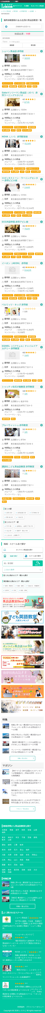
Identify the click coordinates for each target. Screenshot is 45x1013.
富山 (21, 850)
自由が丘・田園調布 (33, 585)
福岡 (3, 870)
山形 (35, 830)
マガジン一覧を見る (22, 809)
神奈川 (10, 837)
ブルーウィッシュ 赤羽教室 (15, 425)
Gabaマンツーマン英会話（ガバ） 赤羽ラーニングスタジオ (20, 93)
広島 (3, 860)
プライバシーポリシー (35, 1007)
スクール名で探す (35, 556)
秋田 (23, 830)
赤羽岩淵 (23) (22, 513)
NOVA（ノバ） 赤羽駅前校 (15, 136)
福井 (27, 850)
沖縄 (9, 872)
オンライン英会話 (38, 6)
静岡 (9, 845)
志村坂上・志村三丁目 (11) (25, 526)
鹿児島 (16, 870)
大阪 (3, 855)
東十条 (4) (9, 517)
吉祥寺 (7, 590)
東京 (3, 837)
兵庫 (9, 855)
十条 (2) (20, 517)
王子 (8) (8, 526)
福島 (3, 832)
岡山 (9, 860)
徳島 (21, 865)
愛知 (3, 845)
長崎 (23, 870)
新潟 (3, 850)
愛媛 (3, 865)
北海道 (4, 830)
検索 (27, 6)
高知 (15, 865)
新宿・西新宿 (9, 585)
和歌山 (34, 855)
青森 (11, 830)
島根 (27, 860)
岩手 (17, 830)
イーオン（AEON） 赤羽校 (15, 263)
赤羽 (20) (9, 513)
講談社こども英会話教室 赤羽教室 (18, 466)
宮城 (29, 830)
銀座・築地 (24, 590)
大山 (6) (8, 531)
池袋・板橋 (20, 585)
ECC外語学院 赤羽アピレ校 (15, 221)
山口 (15, 860)
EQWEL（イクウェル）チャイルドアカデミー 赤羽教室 (20, 347)
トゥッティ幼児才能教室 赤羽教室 (18, 386)
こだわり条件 (9, 570)
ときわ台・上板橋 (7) (13, 535)
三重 (15, 845)
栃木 (3, 840)
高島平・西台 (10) (22, 531)
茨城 (29, 837)
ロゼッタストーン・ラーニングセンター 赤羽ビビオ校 (20, 179)
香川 (9, 865)
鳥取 (21, 860)
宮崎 (3, 872)
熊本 (9, 870)
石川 (15, 850)
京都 (15, 855)
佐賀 (29, 870)
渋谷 (15, 590)
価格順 (12, 45)
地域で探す (14, 556)
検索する (37, 565)
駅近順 (33, 45)
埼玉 (17, 837)
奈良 (27, 855)
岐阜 (21, 845)
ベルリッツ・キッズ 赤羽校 (15, 304)
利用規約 (21, 1007)
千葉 (23, 837)
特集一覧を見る (22, 758)
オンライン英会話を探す (24, 550)
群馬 (35, 837)
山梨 (9, 840)
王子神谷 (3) (35, 513)
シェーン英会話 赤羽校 (13, 51)
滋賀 (21, 855)
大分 (35, 870)
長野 (9, 850)
